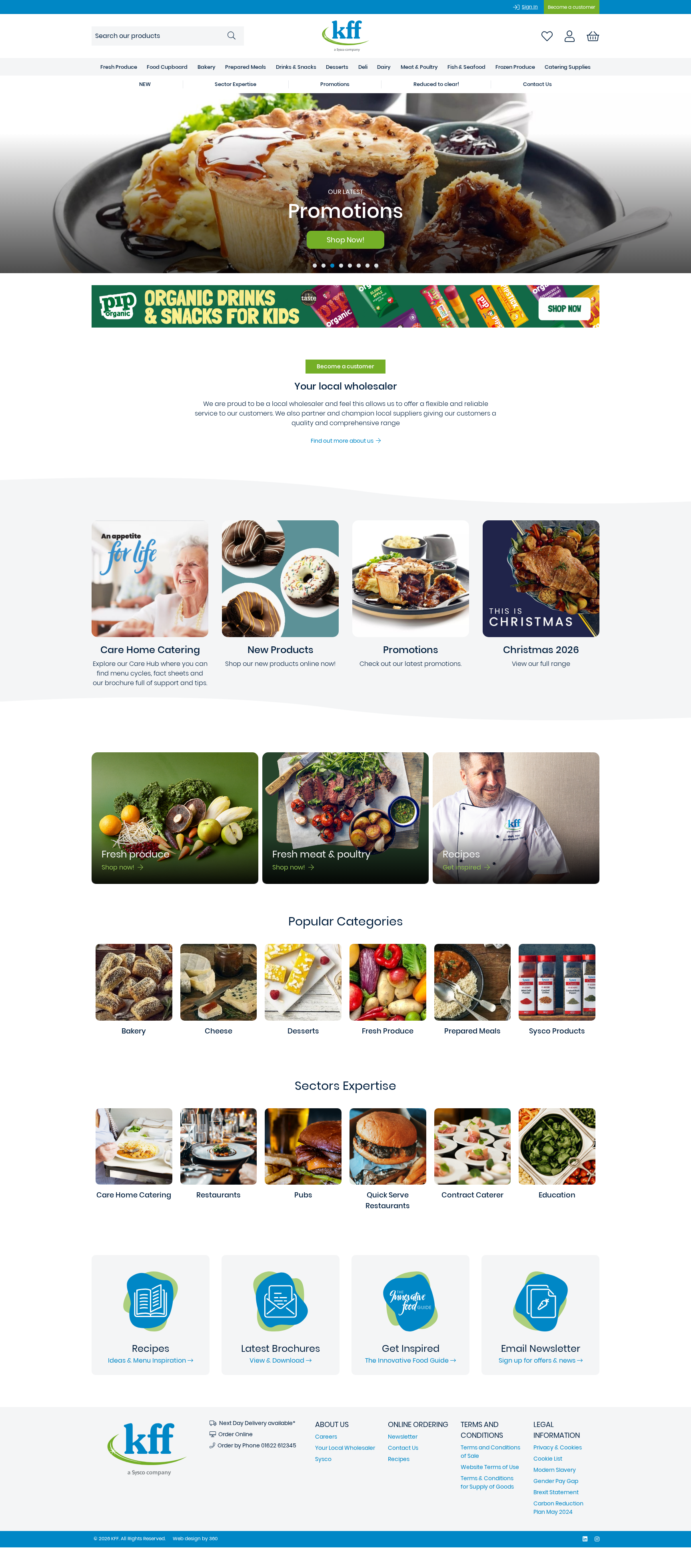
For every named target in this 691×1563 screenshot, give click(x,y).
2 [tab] (324, 266)
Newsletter (402, 1437)
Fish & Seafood (466, 67)
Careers (326, 1437)
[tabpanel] (345, 183)
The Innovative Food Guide (407, 1360)
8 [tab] (376, 266)
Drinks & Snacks (296, 67)
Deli (362, 67)
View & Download (278, 1360)
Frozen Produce (515, 67)
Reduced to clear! (436, 84)
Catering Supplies (568, 67)
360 (213, 1538)
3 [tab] (332, 266)
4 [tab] (341, 266)
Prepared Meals (245, 67)
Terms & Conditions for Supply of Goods (487, 1482)
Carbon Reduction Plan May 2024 (558, 1507)
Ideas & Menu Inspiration (148, 1360)
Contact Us (537, 84)
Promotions (334, 84)
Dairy (384, 67)
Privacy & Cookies (557, 1447)
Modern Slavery (554, 1470)
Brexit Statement (556, 1492)
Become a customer (571, 7)
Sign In (530, 6)
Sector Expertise (235, 84)
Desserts (337, 67)
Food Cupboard (167, 67)
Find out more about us (343, 441)
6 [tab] (359, 266)
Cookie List (547, 1459)
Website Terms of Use (490, 1467)
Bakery (207, 67)
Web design (187, 1538)
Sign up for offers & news (538, 1360)
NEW (145, 84)
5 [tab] (350, 266)
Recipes (398, 1459)
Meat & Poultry (419, 67)
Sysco (323, 1459)
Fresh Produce (118, 67)
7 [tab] (367, 266)
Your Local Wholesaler (345, 1448)
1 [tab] (315, 266)
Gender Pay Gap (555, 1481)
